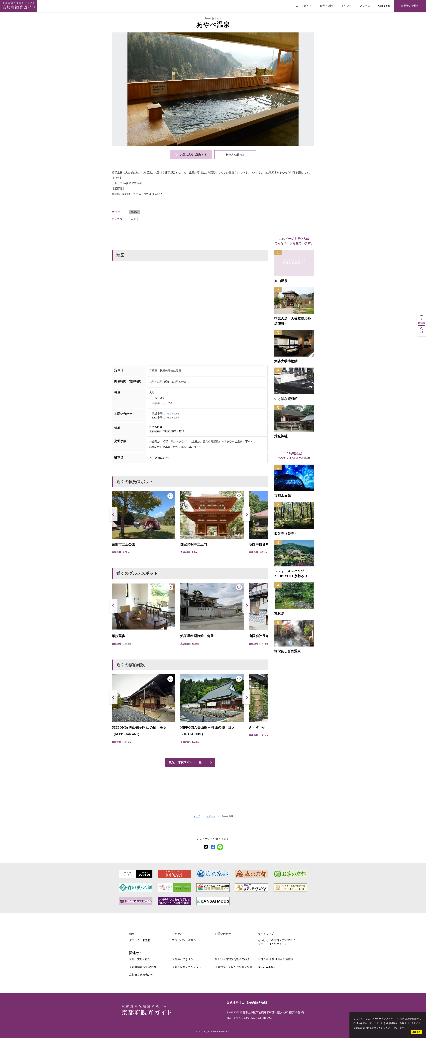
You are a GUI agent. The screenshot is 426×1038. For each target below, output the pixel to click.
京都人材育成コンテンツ (186, 967)
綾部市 (135, 212)
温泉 (133, 219)
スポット (210, 816)
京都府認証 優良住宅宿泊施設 (275, 959)
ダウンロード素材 (139, 940)
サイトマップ (266, 933)
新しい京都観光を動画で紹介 (232, 959)
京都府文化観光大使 (141, 974)
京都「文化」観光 (139, 959)
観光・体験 (326, 5)
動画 (131, 933)
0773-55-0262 (171, 413)
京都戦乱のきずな (182, 959)
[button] (246, 514)
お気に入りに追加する (193, 154)
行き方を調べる (235, 154)
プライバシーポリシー (185, 940)
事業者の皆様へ (410, 5)
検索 (421, 332)
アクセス (365, 5)
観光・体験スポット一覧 (185, 762)
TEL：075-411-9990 (237, 1017)
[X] (206, 847)
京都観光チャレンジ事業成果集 (233, 967)
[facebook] (213, 847)
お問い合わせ (223, 933)
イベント (346, 5)
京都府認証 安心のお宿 (142, 967)
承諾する (416, 1032)
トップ (196, 816)
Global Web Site (266, 967)
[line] (220, 847)
